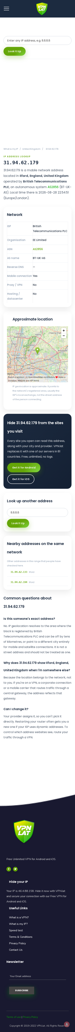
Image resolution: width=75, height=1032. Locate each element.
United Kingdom (31, 149)
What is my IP (10, 149)
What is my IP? (18, 924)
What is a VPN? (19, 917)
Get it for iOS (20, 479)
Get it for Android (24, 467)
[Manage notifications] (67, 1024)
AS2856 (53, 187)
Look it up (14, 51)
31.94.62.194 (18, 582)
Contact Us (15, 950)
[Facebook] (8, 869)
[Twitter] (15, 869)
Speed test (16, 930)
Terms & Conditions (20, 937)
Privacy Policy (17, 943)
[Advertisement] (37, 103)
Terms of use (13, 1017)
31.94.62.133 (18, 572)
